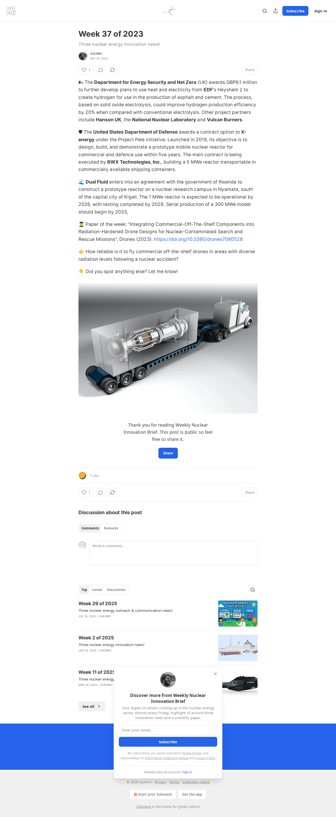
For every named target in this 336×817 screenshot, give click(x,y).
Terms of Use (191, 753)
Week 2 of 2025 (96, 638)
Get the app (192, 794)
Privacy (160, 782)
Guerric (96, 53)
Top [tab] (84, 589)
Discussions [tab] (116, 589)
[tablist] (99, 528)
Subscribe (295, 10)
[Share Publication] (275, 11)
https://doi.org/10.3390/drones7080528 (198, 239)
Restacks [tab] (111, 528)
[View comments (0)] (101, 70)
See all (88, 706)
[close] (215, 674)
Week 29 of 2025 (97, 603)
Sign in (320, 10)
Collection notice (196, 782)
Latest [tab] (97, 589)
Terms (174, 782)
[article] (168, 614)
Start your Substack (155, 794)
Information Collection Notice (166, 758)
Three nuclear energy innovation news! (111, 644)
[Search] (265, 11)
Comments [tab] (90, 528)
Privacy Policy (205, 758)
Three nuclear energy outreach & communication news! (125, 610)
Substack (143, 806)
